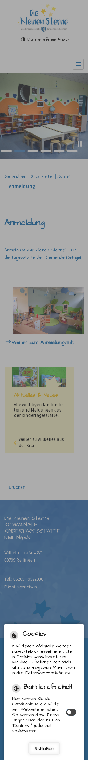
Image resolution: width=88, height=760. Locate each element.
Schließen (44, 748)
